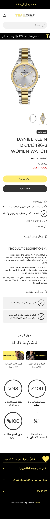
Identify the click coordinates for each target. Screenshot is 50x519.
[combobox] (25, 25)
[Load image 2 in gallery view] (33, 118)
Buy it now (25, 188)
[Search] (43, 25)
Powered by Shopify (26, 502)
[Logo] (25, 15)
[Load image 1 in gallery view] (43, 118)
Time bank (14, 502)
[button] (4, 15)
